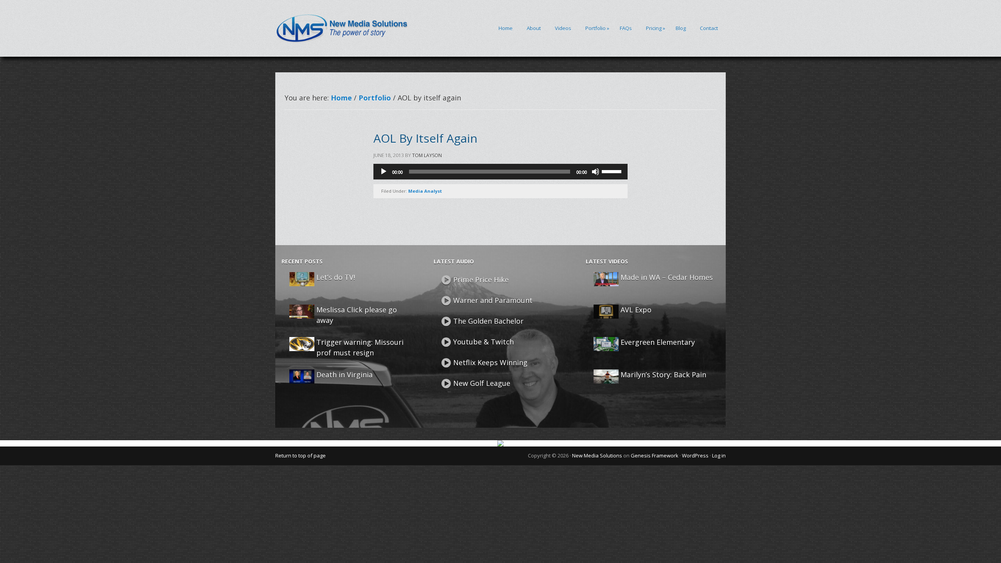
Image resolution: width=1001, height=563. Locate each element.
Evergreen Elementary (658, 342)
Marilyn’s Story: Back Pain (663, 374)
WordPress (695, 455)
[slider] (613, 171)
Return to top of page (300, 455)
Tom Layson (427, 155)
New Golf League (481, 383)
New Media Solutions (597, 455)
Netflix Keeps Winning (490, 362)
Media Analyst (425, 191)
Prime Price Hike (481, 279)
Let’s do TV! (335, 277)
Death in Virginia (344, 374)
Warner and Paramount (493, 300)
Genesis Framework (654, 455)
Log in (719, 455)
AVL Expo (636, 309)
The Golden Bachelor (488, 321)
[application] (500, 171)
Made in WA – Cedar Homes (667, 277)
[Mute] (595, 172)
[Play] (383, 172)
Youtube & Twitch (483, 341)
